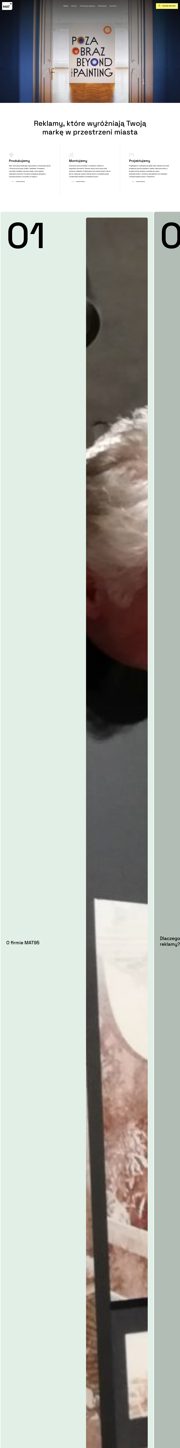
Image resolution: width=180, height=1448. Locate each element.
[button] (18, 181)
